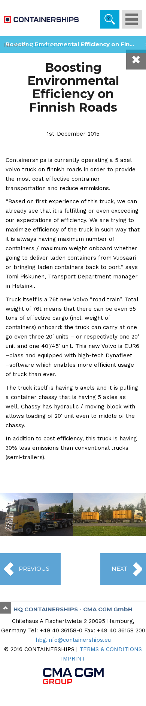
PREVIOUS (34, 568)
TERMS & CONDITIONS (110, 649)
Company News (50, 44)
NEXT (119, 568)
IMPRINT (73, 658)
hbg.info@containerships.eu (73, 639)
